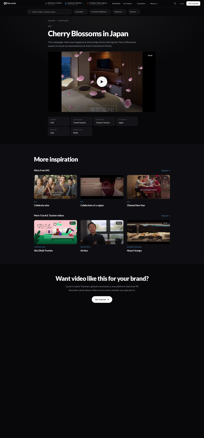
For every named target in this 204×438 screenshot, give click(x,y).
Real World (116, 3)
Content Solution (98, 11)
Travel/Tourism (63, 21)
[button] (102, 81)
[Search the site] (175, 4)
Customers (141, 3)
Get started (193, 3)
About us (153, 3)
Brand (133, 11)
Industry (118, 11)
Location (79, 11)
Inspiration (51, 21)
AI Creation (127, 3)
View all (165, 171)
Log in (182, 3)
